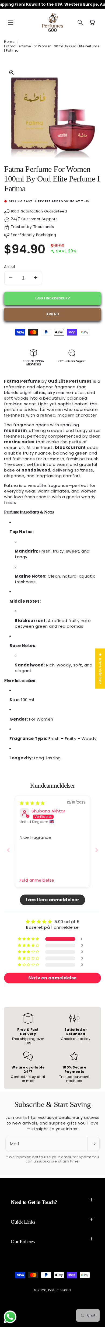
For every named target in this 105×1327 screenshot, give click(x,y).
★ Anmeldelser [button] (100, 668)
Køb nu (52, 314)
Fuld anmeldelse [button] (37, 880)
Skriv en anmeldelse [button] (52, 978)
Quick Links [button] (23, 1222)
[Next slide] (96, 850)
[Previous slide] (8, 850)
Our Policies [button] (22, 1241)
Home (9, 41)
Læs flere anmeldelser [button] (52, 900)
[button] (11, 22)
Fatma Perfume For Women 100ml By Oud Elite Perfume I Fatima (51, 48)
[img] (32, 803)
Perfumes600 (59, 1290)
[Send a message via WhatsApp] (10, 1316)
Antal (9, 266)
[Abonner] (93, 1144)
